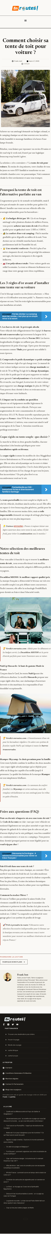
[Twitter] (13, 1024)
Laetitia (12, 1097)
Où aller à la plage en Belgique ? (17, 1147)
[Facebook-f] (4, 1024)
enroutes (18, 526)
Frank (5, 1097)
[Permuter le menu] (25, 20)
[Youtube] (17, 1024)
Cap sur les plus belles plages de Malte (20, 1208)
